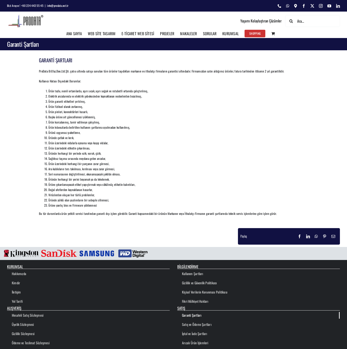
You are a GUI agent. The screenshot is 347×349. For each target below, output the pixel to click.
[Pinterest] (324, 236)
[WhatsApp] (316, 236)
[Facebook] (299, 236)
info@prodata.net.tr (57, 6)
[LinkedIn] (308, 236)
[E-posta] (333, 236)
